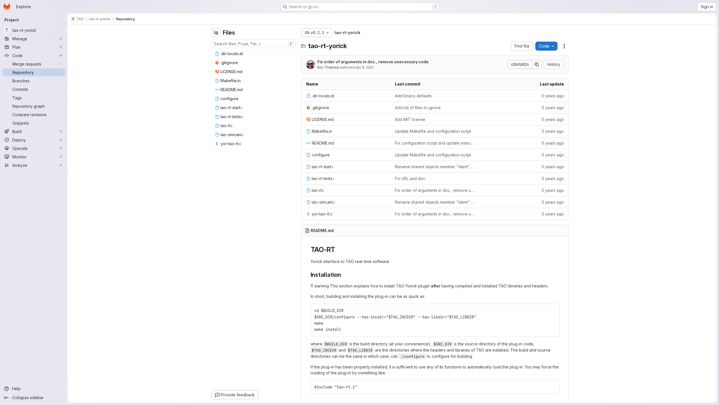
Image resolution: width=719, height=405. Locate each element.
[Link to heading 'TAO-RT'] (338, 250)
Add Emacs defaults (413, 95)
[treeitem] (254, 53)
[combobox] (253, 43)
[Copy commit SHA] (537, 64)
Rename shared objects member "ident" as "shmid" (435, 166)
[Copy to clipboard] (552, 310)
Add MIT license (410, 119)
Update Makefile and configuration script (433, 131)
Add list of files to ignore (418, 107)
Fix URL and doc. (410, 178)
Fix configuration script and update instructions (435, 143)
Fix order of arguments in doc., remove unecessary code (373, 61)
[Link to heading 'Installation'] (344, 274)
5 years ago (552, 95)
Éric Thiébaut (328, 67)
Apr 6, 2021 (365, 67)
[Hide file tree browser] (215, 32)
